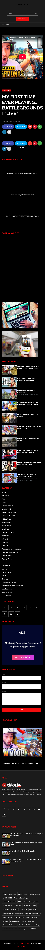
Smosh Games (6, 572)
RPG (3, 562)
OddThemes (22, 946)
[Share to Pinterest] (9, 132)
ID (4, 121)
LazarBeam (5, 529)
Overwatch (6, 542)
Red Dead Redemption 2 (10, 552)
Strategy (5, 579)
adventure (5, 496)
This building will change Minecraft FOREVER (26, 475)
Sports (4, 575)
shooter (6, 90)
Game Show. (25, 944)
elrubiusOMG (6, 509)
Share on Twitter (21, 127)
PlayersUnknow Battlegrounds (12, 549)
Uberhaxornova (7, 589)
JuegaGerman (6, 526)
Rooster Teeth (7, 559)
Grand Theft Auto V (8, 516)
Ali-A (3, 499)
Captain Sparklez (7, 506)
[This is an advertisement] (20, 327)
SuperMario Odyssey (9, 582)
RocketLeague (7, 555)
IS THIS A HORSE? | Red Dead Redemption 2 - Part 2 (27, 451)
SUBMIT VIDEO (22, 19)
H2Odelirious (6, 519)
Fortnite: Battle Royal (9, 512)
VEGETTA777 (7, 595)
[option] (22, 744)
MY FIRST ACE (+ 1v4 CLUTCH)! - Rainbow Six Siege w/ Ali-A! (28, 403)
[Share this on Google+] (30, 126)
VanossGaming (7, 592)
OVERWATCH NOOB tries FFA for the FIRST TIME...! (29, 427)
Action (4, 492)
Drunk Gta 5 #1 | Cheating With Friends (28, 415)
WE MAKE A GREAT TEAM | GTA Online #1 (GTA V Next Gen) (28, 367)
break (4, 502)
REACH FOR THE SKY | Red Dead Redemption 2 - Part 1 (29, 463)
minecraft (5, 539)
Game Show (22, 5)
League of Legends (8, 532)
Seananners (6, 565)
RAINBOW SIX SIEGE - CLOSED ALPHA (28, 439)
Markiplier (5, 536)
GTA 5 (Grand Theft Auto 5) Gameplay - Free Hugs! (27, 379)
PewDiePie (5, 545)
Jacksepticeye (6, 522)
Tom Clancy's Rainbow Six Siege (12, 585)
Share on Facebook (8, 127)
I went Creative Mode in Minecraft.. (26, 391)
